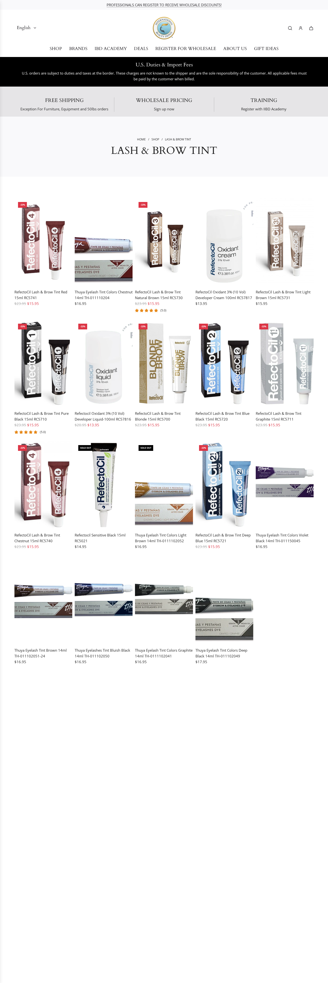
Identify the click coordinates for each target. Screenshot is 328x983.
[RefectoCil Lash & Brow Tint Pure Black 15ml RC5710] (43, 363)
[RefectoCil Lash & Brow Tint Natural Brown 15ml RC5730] (164, 241)
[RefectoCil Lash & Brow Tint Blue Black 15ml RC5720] (224, 363)
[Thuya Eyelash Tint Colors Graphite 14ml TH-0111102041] (164, 600)
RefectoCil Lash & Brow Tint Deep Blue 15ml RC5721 (223, 538)
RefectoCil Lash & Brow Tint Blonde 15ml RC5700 (158, 416)
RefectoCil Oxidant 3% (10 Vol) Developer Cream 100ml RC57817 (223, 295)
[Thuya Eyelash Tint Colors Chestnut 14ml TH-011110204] (104, 241)
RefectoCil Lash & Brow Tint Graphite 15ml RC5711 (278, 416)
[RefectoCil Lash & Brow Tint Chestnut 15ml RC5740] (43, 485)
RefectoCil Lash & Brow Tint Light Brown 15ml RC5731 (283, 295)
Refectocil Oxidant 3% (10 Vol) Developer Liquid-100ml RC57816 (103, 416)
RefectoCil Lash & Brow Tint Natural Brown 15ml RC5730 (159, 295)
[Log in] (300, 28)
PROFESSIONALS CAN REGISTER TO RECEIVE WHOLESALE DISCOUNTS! (164, 4)
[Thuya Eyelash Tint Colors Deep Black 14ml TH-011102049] (224, 600)
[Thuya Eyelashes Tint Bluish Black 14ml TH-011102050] (104, 600)
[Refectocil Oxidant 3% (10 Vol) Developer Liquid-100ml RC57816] (104, 363)
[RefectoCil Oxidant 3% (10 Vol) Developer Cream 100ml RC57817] (224, 241)
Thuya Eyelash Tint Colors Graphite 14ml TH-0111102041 (164, 653)
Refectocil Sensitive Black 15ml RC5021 (100, 538)
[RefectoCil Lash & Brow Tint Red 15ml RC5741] (43, 241)
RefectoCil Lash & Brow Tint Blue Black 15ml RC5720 (222, 416)
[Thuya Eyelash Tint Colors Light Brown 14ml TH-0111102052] (164, 485)
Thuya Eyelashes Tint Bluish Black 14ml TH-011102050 (102, 653)
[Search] (290, 28)
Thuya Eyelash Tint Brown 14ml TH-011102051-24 (40, 653)
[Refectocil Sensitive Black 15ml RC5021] (104, 485)
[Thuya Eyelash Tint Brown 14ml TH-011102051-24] (43, 600)
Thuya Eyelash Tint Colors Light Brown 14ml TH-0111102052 (160, 538)
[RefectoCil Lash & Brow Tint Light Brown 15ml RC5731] (285, 241)
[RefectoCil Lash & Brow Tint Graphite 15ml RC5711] (285, 363)
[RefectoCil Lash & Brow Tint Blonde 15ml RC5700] (164, 363)
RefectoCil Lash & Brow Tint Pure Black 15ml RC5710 (41, 416)
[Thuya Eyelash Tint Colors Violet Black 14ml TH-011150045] (285, 485)
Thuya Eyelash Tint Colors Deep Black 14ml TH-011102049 (221, 653)
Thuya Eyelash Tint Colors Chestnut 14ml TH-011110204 (104, 295)
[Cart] (311, 28)
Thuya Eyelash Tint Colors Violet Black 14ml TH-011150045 (282, 538)
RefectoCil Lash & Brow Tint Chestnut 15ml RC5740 (37, 538)
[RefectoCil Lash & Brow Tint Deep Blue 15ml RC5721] (224, 485)
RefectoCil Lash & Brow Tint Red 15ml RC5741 (40, 295)
